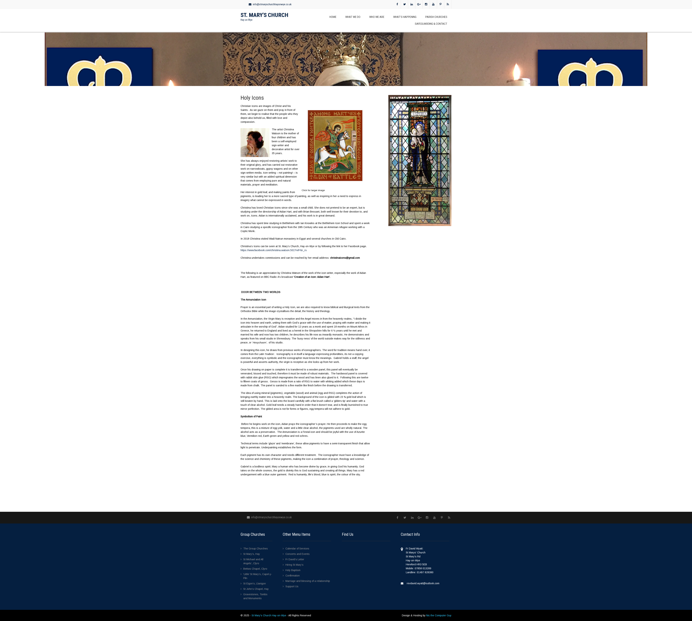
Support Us (291, 586)
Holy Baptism (292, 570)
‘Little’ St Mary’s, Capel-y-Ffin (257, 576)
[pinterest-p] (440, 4)
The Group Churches (255, 548)
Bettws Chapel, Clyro (255, 568)
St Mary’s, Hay (251, 554)
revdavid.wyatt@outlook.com (423, 583)
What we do (352, 17)
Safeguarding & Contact (431, 23)
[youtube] (433, 4)
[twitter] (404, 4)
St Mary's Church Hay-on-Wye (269, 615)
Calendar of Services (297, 548)
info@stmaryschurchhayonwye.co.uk (272, 4)
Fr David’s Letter (294, 559)
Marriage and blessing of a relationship (307, 581)
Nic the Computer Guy (438, 615)
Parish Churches (436, 17)
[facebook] (397, 4)
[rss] (447, 4)
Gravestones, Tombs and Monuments (255, 596)
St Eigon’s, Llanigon (254, 583)
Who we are (376, 17)
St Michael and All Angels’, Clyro (253, 561)
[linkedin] (411, 4)
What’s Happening (404, 17)
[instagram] (426, 4)
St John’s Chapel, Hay (256, 588)
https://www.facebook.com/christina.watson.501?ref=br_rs (274, 250)
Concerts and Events (297, 554)
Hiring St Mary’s (294, 564)
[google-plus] (419, 4)
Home (332, 17)
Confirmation (292, 575)
